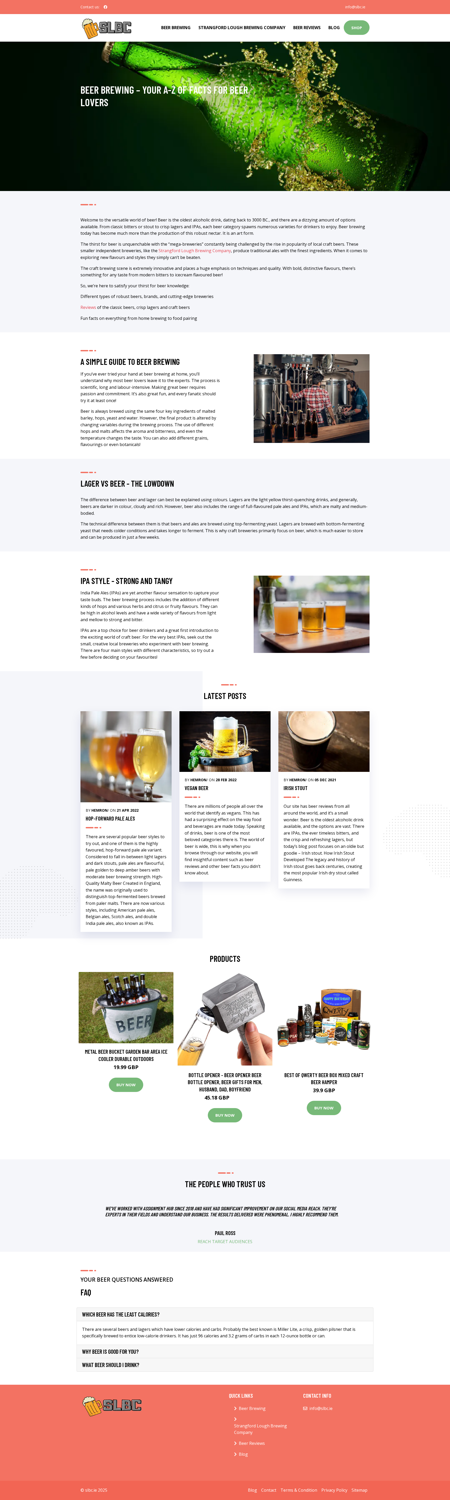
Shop (356, 27)
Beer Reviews (307, 27)
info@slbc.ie (355, 6)
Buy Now (126, 1084)
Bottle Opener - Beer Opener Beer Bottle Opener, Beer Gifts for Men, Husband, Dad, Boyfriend (225, 1082)
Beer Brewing (176, 27)
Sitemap (359, 1490)
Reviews (88, 307)
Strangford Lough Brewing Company (241, 27)
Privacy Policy (334, 1490)
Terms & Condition (298, 1490)
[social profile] (105, 7)
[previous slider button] (114, 1222)
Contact (268, 1490)
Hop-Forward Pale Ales (110, 818)
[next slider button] (336, 1222)
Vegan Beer (196, 788)
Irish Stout (296, 788)
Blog (334, 27)
